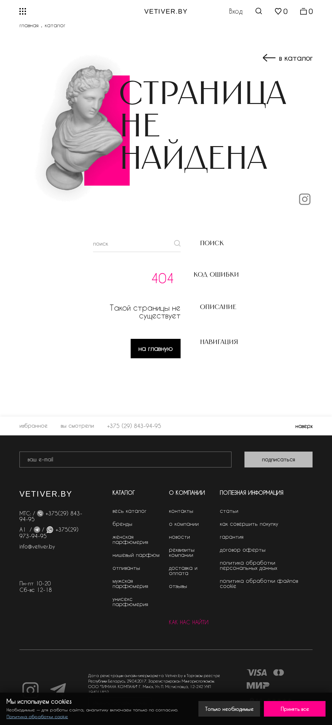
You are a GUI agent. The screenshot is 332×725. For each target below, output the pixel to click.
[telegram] (37, 529)
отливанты (126, 568)
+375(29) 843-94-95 (50, 516)
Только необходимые (229, 709)
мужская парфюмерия (130, 583)
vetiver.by (166, 11)
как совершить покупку (249, 524)
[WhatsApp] (49, 529)
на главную (155, 348)
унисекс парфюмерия (130, 601)
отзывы (178, 586)
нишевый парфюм (136, 555)
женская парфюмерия (130, 539)
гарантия (231, 537)
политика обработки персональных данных (248, 565)
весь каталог (130, 511)
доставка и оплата (183, 570)
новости (179, 537)
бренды (122, 524)
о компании (184, 524)
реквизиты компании (182, 552)
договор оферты (243, 550)
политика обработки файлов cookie (259, 583)
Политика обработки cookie (37, 716)
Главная (29, 25)
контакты (181, 511)
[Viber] (40, 513)
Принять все (295, 709)
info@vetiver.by (37, 546)
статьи (229, 511)
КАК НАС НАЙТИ (188, 622)
